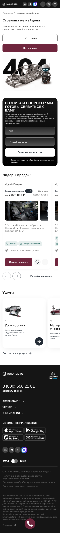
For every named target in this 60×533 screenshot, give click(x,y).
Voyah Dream (13, 184)
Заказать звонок (28, 152)
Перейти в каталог (41, 276)
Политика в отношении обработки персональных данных (22, 477)
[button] (16, 276)
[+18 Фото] (26, 211)
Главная (7, 13)
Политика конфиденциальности (41, 517)
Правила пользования (15, 519)
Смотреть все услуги (14, 353)
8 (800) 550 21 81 (18, 386)
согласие (21, 160)
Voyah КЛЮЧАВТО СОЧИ (24, 250)
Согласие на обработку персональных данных (29, 482)
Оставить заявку (18, 262)
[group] (24, 323)
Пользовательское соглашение (20, 486)
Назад (33, 38)
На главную (30, 48)
